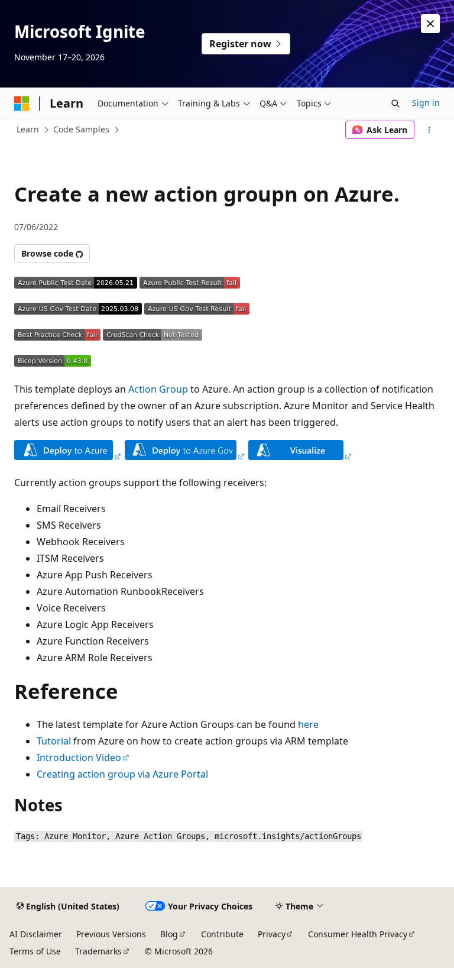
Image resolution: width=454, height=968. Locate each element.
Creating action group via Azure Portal (122, 774)
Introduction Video (79, 757)
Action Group (158, 389)
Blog (169, 934)
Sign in (426, 102)
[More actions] (429, 130)
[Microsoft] (22, 103)
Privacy (272, 934)
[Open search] (395, 103)
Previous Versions (111, 934)
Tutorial (54, 740)
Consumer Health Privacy (357, 934)
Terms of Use (35, 951)
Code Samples (81, 129)
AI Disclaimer (35, 934)
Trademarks (98, 951)
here (308, 724)
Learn (28, 129)
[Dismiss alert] (430, 23)
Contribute (222, 934)
